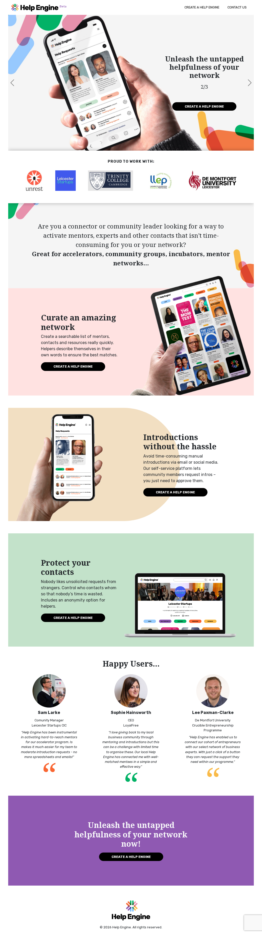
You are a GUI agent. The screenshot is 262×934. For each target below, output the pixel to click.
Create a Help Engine (201, 7)
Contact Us (237, 7)
